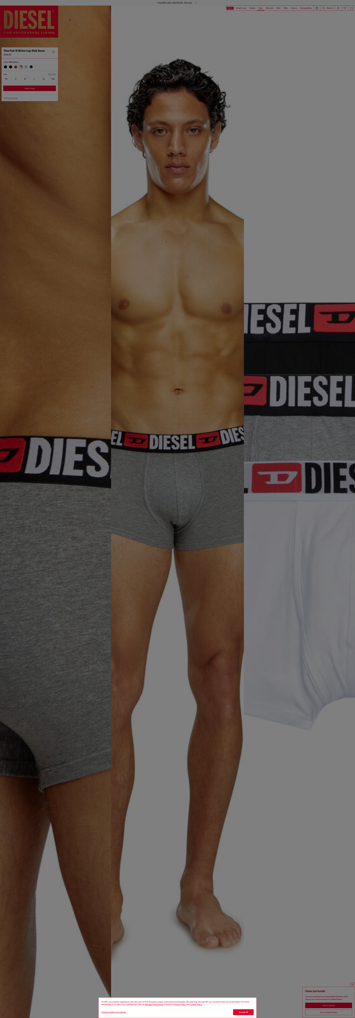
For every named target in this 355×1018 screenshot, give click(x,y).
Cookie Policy (196, 1004)
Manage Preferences (154, 1004)
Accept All (243, 1012)
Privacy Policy (180, 1004)
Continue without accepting (113, 1012)
